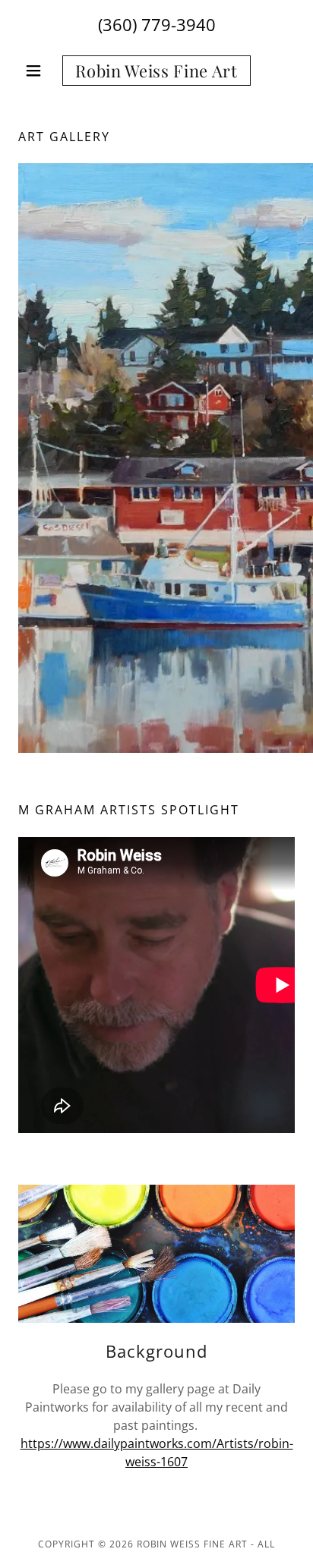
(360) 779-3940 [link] (157, 24)
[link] (157, 70)
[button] (39, 70)
